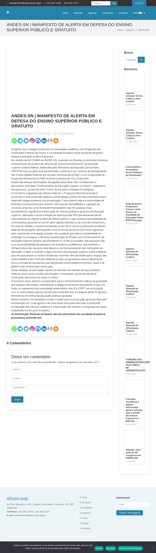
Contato (123, 13)
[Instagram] (32, 140)
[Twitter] (26, 140)
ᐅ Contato (85, 528)
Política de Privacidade (130, 548)
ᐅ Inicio (83, 497)
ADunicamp (17, 498)
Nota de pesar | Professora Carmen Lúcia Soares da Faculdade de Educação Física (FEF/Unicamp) (134, 212)
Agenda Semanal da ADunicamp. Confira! (132, 252)
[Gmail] (50, 140)
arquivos (130, 29)
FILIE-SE (139, 3)
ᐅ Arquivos (85, 513)
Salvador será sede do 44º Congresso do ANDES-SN (133, 453)
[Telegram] (20, 140)
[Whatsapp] (14, 140)
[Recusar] (152, 547)
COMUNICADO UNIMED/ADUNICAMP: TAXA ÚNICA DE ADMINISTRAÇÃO (138, 365)
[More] (55, 140)
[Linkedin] (44, 140)
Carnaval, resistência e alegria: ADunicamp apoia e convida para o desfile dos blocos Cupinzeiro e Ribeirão (134, 410)
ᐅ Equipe (84, 523)
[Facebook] (38, 140)
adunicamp (143, 29)
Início (65, 13)
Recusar (111, 548)
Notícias (78, 13)
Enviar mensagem (129, 512)
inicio (119, 29)
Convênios (107, 13)
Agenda (92, 13)
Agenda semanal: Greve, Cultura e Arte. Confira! (134, 97)
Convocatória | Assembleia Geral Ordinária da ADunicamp (134, 171)
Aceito (99, 548)
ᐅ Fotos (84, 518)
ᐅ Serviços (85, 502)
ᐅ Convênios (86, 508)
